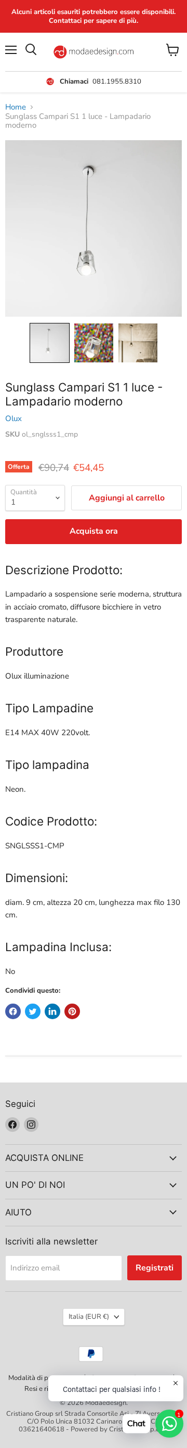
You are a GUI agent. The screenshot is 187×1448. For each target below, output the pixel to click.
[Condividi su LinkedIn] (52, 1011)
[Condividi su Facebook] (13, 1011)
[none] (50, 343)
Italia (89, 1316)
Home (15, 107)
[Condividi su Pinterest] (72, 1011)
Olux (13, 418)
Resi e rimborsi (46, 1388)
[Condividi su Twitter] (33, 1011)
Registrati (154, 1268)
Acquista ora (94, 531)
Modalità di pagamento (43, 1378)
